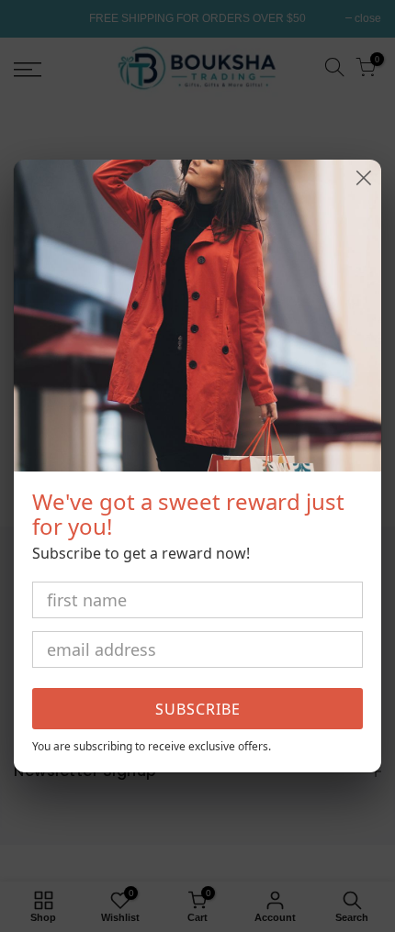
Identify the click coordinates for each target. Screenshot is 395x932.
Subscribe (198, 709)
